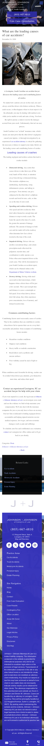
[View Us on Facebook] (9, 545)
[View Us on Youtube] (28, 545)
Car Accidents (9, 468)
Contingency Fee (13, 610)
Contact (10, 597)
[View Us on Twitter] (15, 545)
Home (9, 588)
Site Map (10, 646)
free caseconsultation (13, 743)
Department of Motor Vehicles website (22, 272)
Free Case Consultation (22, 21)
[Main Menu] (41, 3)
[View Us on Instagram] (35, 545)
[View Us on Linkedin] (22, 545)
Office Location (13, 614)
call (38, 744)
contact (6, 432)
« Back (22, 450)
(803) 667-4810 (22, 14)
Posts (12, 443)
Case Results (12, 605)
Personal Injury (9, 482)
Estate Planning (9, 486)
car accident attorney (18, 141)
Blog (8, 592)
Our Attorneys (12, 628)
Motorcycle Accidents (12, 477)
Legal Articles (12, 632)
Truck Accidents (10, 473)
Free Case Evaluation (15, 601)
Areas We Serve (13, 619)
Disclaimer (11, 641)
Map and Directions (22, 539)
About (9, 623)
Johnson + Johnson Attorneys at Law (15, 446)
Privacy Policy (12, 637)
